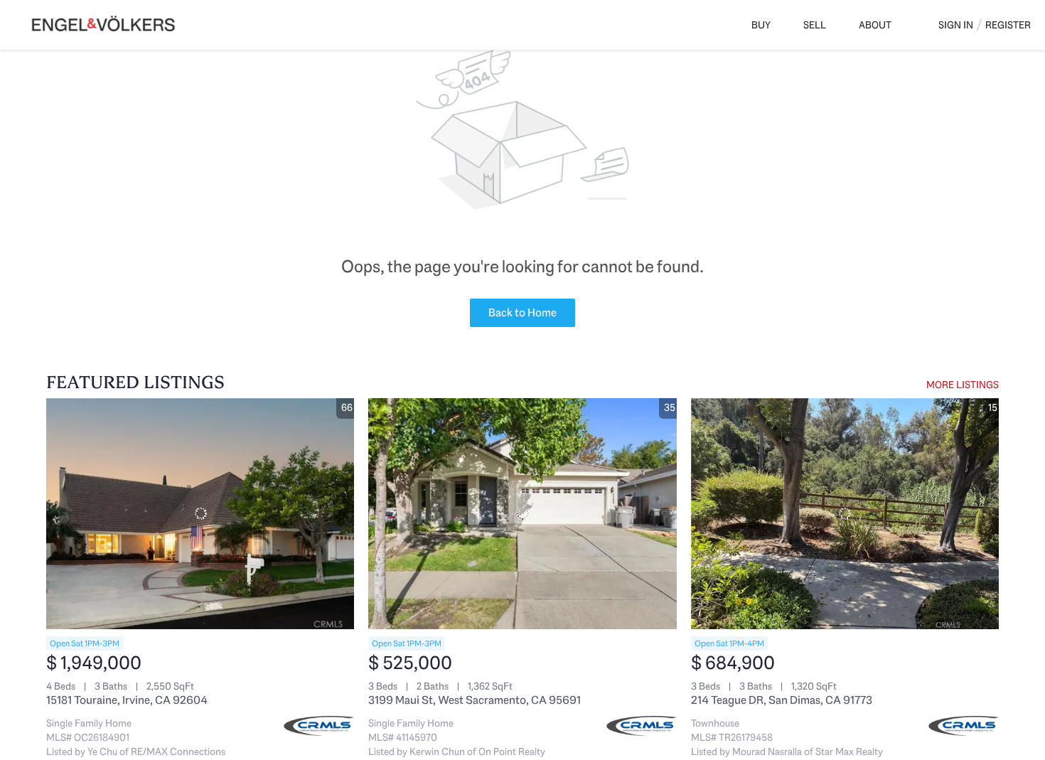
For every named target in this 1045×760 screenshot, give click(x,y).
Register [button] (1008, 24)
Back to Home (522, 312)
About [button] (875, 24)
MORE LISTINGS (962, 384)
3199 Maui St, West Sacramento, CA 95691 (474, 699)
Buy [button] (761, 24)
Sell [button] (814, 24)
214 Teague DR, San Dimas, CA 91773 (781, 699)
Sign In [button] (955, 24)
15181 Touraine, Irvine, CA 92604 (127, 699)
